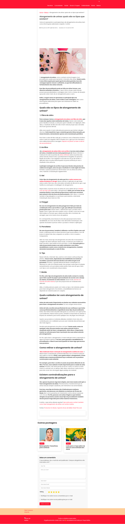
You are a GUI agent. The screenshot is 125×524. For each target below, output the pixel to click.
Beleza (99, 5)
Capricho (60, 408)
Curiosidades (58, 5)
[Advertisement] (63, 38)
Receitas (50, 5)
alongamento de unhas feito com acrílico (56, 151)
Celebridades (85, 5)
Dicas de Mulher (68, 408)
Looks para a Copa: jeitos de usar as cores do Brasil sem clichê (75, 447)
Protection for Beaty (50, 408)
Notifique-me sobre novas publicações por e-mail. (56, 499)
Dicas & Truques (75, 5)
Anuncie (26, 512)
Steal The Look (77, 408)
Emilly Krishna (55, 27)
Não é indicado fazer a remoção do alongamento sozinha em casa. (61, 352)
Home (41, 12)
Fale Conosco (28, 510)
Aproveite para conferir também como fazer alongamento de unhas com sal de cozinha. (62, 403)
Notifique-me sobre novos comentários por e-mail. (57, 496)
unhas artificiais (64, 155)
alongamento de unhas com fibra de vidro (68, 119)
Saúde (66, 5)
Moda (93, 5)
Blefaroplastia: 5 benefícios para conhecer (49, 446)
